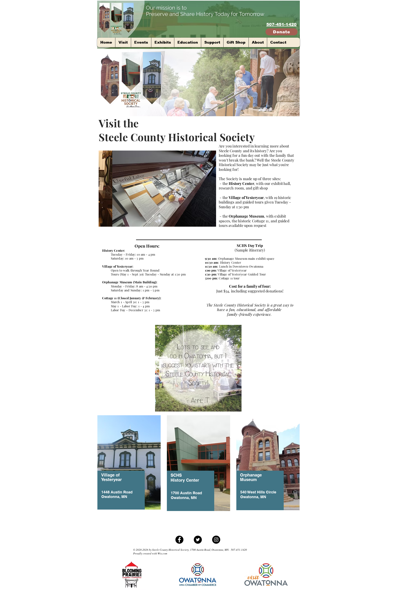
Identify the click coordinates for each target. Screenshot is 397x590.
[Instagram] (216, 540)
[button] (157, 189)
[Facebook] (179, 540)
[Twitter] (198, 540)
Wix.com (162, 553)
